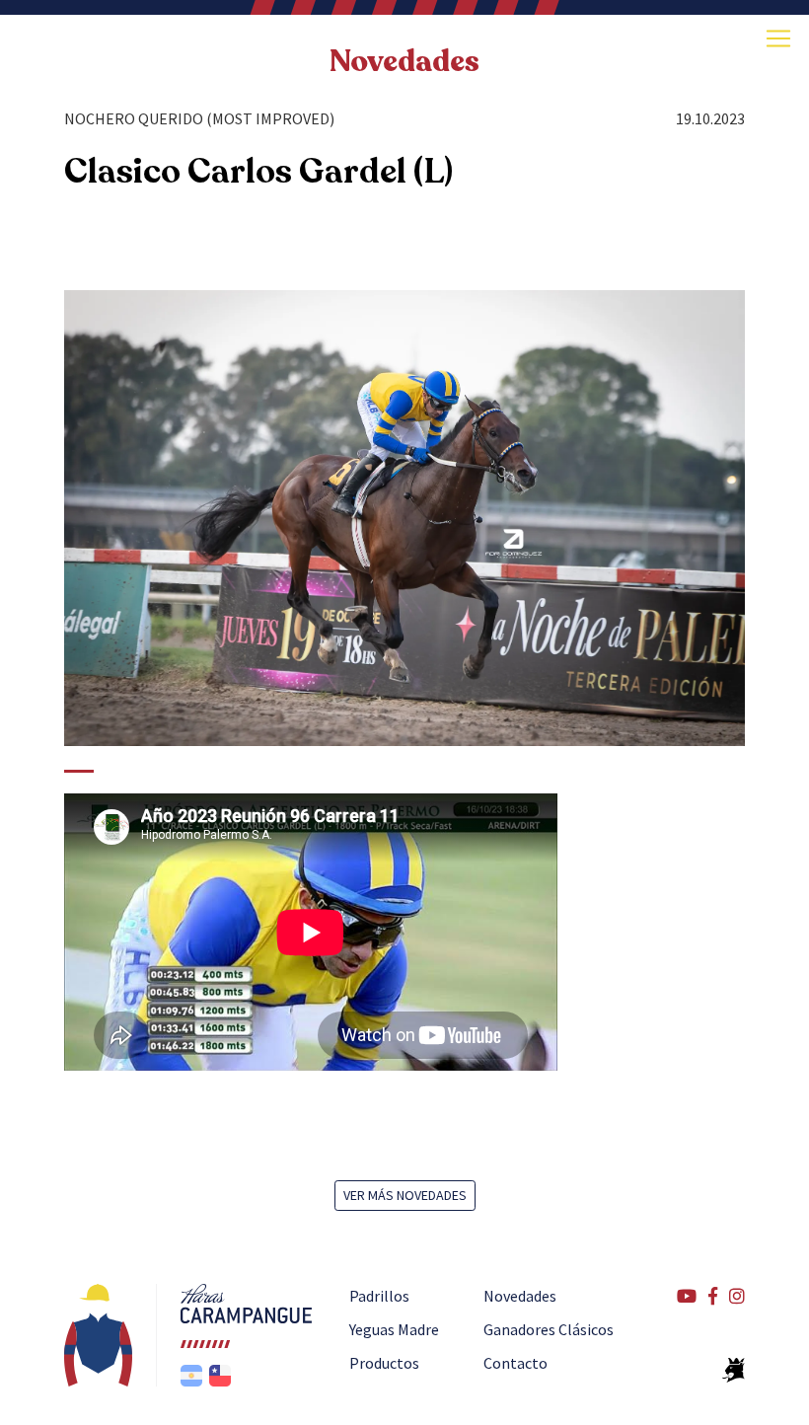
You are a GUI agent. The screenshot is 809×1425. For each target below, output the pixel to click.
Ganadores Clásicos (548, 1329)
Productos (384, 1363)
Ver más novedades (405, 1195)
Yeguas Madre (394, 1329)
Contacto (515, 1363)
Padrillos (379, 1296)
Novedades (519, 1296)
